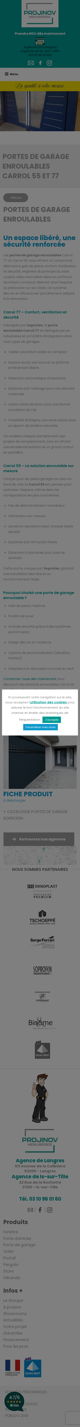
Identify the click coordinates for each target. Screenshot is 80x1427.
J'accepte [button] (51, 720)
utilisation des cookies (48, 702)
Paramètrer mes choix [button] (40, 727)
